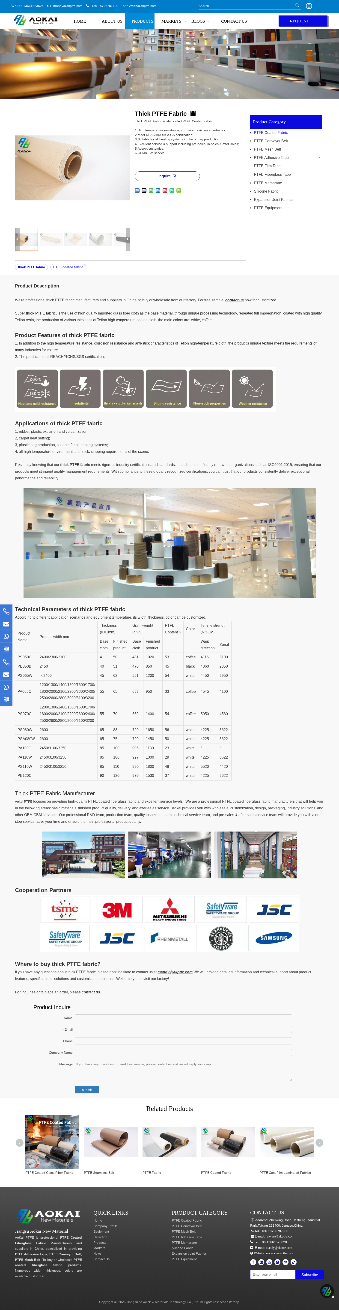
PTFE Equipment (268, 208)
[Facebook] (253, 1262)
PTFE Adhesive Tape (271, 158)
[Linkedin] (261, 1262)
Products (99, 1242)
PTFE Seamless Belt (99, 1172)
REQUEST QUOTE (299, 23)
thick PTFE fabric (31, 267)
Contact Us (101, 1259)
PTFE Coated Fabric (271, 133)
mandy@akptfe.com (68, 6)
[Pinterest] (285, 1262)
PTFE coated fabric (68, 267)
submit (87, 1090)
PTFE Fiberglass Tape (272, 174)
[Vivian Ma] (6, 648)
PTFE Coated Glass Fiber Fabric (49, 1172)
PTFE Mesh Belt (267, 149)
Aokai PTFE (23, 801)
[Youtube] (269, 1262)
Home (97, 1220)
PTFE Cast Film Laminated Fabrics (285, 1172)
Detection (100, 1237)
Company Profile (105, 1226)
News (97, 1253)
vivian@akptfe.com (143, 6)
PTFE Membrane (268, 183)
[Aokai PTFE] (49, 1216)
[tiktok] (294, 1262)
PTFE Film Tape (267, 166)
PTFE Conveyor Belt (271, 141)
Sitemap (233, 1302)
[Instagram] (277, 1262)
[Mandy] (6, 699)
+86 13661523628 (273, 1242)
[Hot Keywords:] (297, 5)
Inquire (164, 176)
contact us (234, 300)
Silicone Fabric (266, 191)
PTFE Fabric (152, 1172)
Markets (99, 1248)
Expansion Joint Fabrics (273, 200)
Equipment (101, 1231)
